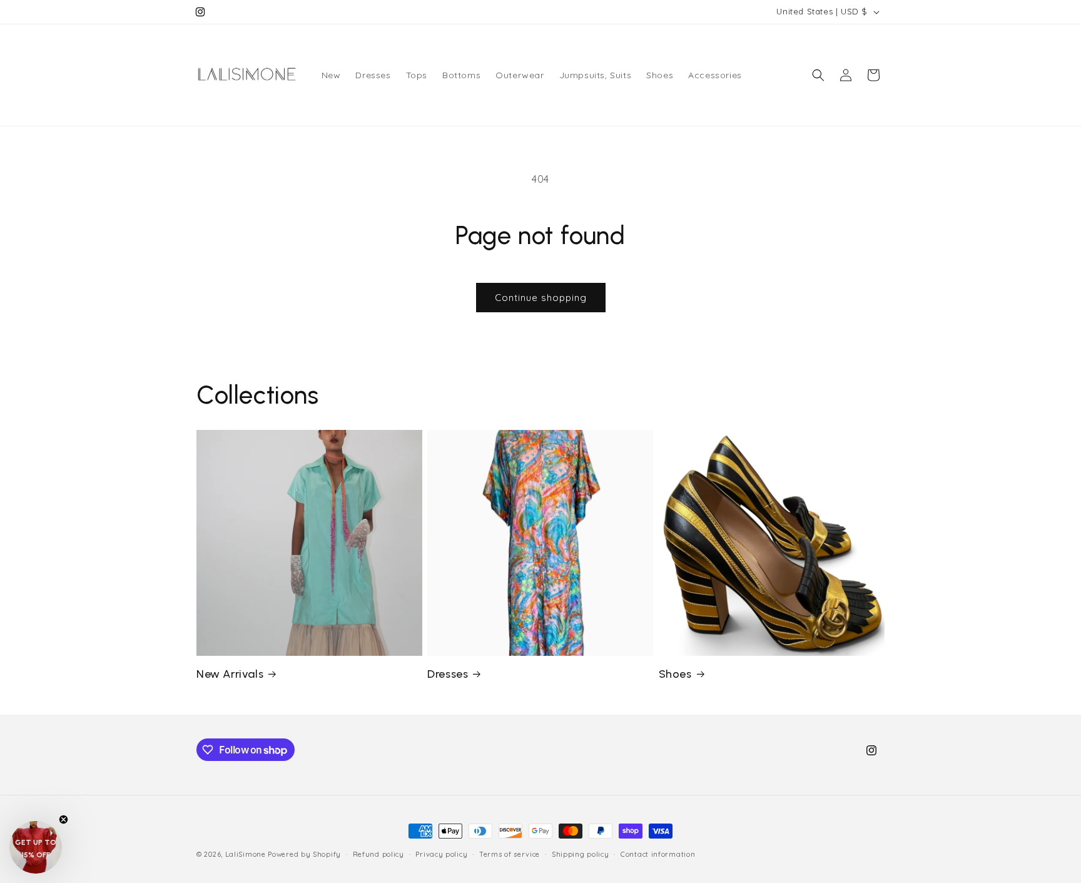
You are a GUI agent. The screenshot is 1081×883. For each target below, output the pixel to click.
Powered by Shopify (304, 854)
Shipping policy (580, 854)
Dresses (447, 674)
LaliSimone (245, 854)
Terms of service (509, 854)
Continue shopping (541, 298)
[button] (818, 75)
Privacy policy (441, 854)
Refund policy (378, 854)
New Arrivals (229, 674)
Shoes (675, 674)
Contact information (658, 854)
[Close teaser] (63, 819)
